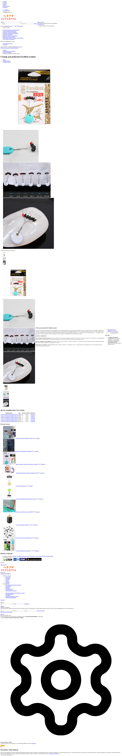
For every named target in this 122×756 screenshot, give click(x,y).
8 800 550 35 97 (40, 22)
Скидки (4, 5)
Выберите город (8, 26)
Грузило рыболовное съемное (22, 524)
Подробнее (33, 743)
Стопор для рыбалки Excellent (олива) (9, 414)
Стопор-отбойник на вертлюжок (23, 550)
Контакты (5, 7)
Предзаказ (8, 578)
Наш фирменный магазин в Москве (13, 585)
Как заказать (8, 586)
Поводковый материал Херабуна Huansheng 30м (26, 473)
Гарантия (8, 587)
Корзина (6, 9)
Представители (6, 6)
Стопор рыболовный (20, 485)
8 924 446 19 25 (40, 24)
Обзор (4, 59)
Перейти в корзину (14, 48)
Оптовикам (8, 588)
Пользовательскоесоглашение (9, 595)
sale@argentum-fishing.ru (6, 573)
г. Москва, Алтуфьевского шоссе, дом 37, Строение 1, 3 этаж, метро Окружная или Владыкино (32, 556)
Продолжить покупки (8, 43)
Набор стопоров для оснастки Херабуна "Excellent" (27, 464)
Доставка (5, 2)
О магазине (8, 577)
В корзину (5, 44)
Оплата (4, 3)
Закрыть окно (3, 564)
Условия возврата (9, 589)
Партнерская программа (11, 597)
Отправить (27, 603)
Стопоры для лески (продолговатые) (24, 537)
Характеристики (6, 60)
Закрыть (2, 606)
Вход (16, 26)
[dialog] (61, 682)
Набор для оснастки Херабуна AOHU (24, 438)
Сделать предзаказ (40, 610)
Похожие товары (6, 62)
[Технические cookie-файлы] (13, 754)
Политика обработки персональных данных (15, 593)
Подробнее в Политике (54, 753)
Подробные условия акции (6, 612)
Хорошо (2, 745)
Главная (4, 1)
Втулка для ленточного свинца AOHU (24, 511)
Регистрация (20, 26)
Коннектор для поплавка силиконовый (23, 451)
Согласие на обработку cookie (12, 596)
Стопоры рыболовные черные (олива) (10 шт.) (26, 498)
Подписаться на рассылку (11, 590)
